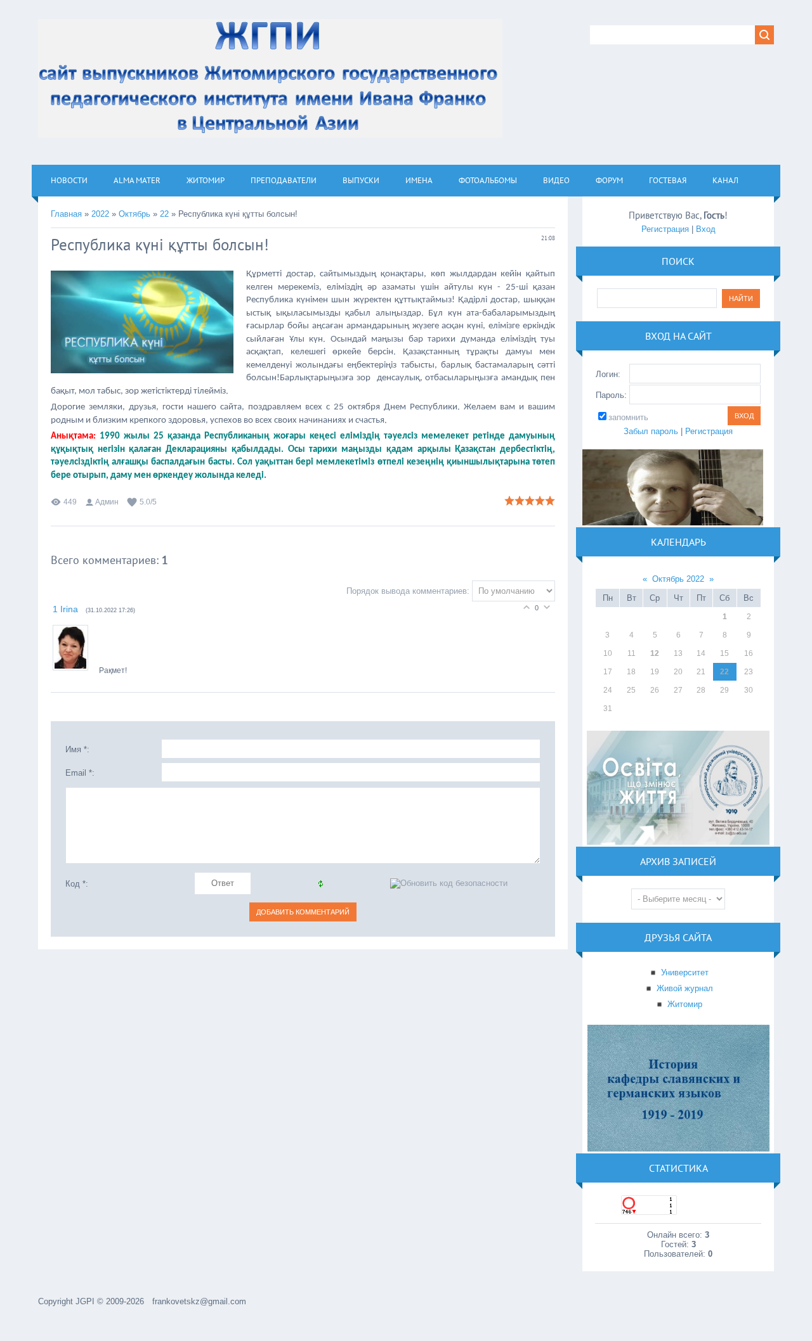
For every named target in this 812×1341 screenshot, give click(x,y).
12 (654, 653)
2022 (100, 214)
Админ (107, 501)
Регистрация (665, 229)
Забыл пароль (651, 431)
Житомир (684, 1004)
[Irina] (76, 671)
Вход (706, 229)
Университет (685, 972)
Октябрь (134, 214)
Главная (66, 214)
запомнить (628, 417)
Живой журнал (685, 988)
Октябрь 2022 (678, 579)
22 (164, 214)
